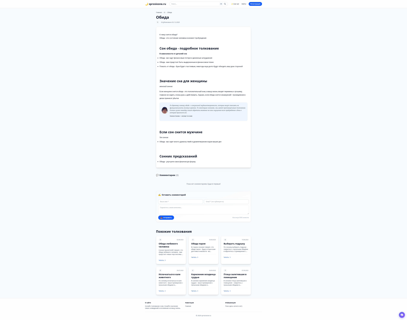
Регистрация (255, 4)
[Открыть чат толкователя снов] (402, 315)
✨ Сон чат (235, 4)
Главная (159, 12)
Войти (244, 4)
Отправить (166, 217)
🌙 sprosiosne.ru (155, 4)
